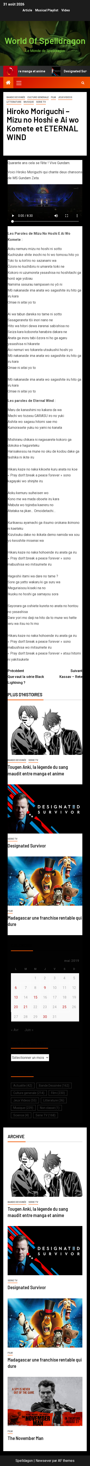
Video (65, 10)
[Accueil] (8, 83)
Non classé (49, 1108)
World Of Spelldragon (45, 40)
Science (21, 1115)
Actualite (22, 1085)
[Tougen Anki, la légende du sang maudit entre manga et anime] (45, 730)
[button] (18, 82)
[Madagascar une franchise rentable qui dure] (45, 881)
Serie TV (41, 102)
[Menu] (18, 82)
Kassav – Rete (70, 674)
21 (26, 1007)
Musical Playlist (46, 10)
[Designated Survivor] (45, 809)
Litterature (14, 102)
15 (35, 997)
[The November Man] (45, 1401)
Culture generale (38, 97)
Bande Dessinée (16, 97)
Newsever (43, 1461)
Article (27, 10)
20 (16, 1007)
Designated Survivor (68, 71)
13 (16, 997)
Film (53, 97)
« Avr (15, 1030)
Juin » (28, 1030)
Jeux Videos (65, 97)
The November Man (25, 1438)
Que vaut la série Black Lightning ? (26, 677)
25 (64, 1007)
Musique (29, 102)
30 (45, 1017)
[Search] (83, 83)
